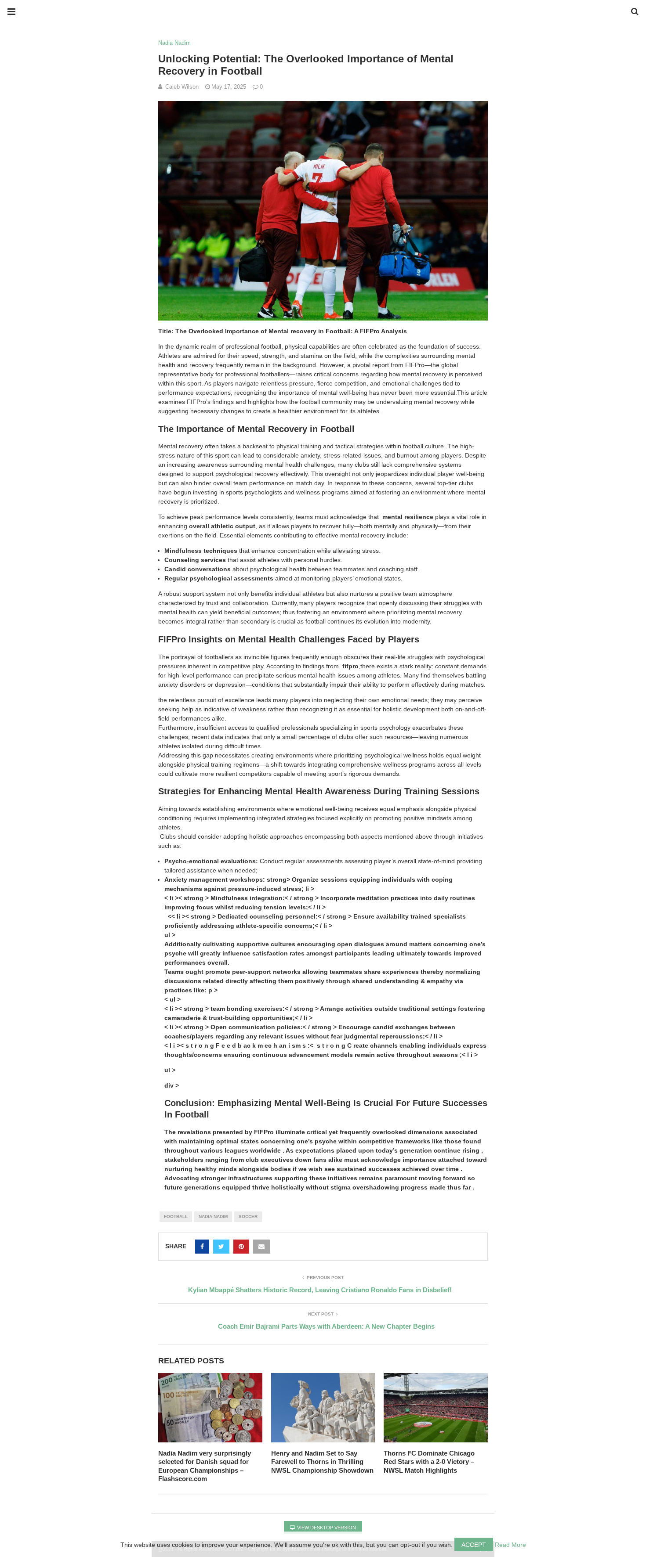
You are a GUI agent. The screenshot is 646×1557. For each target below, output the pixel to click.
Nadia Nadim (174, 43)
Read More (510, 1544)
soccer (248, 1216)
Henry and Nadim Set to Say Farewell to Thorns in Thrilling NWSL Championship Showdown (322, 1461)
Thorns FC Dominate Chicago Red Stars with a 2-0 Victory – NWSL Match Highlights (429, 1461)
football (176, 1216)
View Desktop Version (326, 1527)
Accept (473, 1544)
